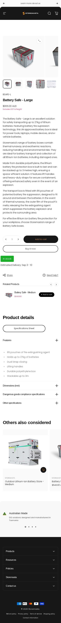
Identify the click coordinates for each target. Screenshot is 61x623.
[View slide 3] (32, 527)
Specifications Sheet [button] (24, 328)
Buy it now (30, 248)
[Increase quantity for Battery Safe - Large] (18, 239)
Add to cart (46, 294)
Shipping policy (49, 614)
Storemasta (10, 478)
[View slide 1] (25, 527)
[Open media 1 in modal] (39, 41)
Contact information (30, 618)
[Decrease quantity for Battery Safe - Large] (6, 239)
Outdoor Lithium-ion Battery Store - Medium (24, 483)
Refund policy (11, 614)
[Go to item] (7, 84)
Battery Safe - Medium (24, 292)
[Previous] (4, 3)
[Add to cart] (43, 470)
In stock (7, 258)
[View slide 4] (35, 527)
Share (10, 275)
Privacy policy (23, 614)
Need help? (52, 275)
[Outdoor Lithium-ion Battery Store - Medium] (25, 451)
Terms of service (36, 614)
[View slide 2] (28, 527)
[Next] (57, 3)
